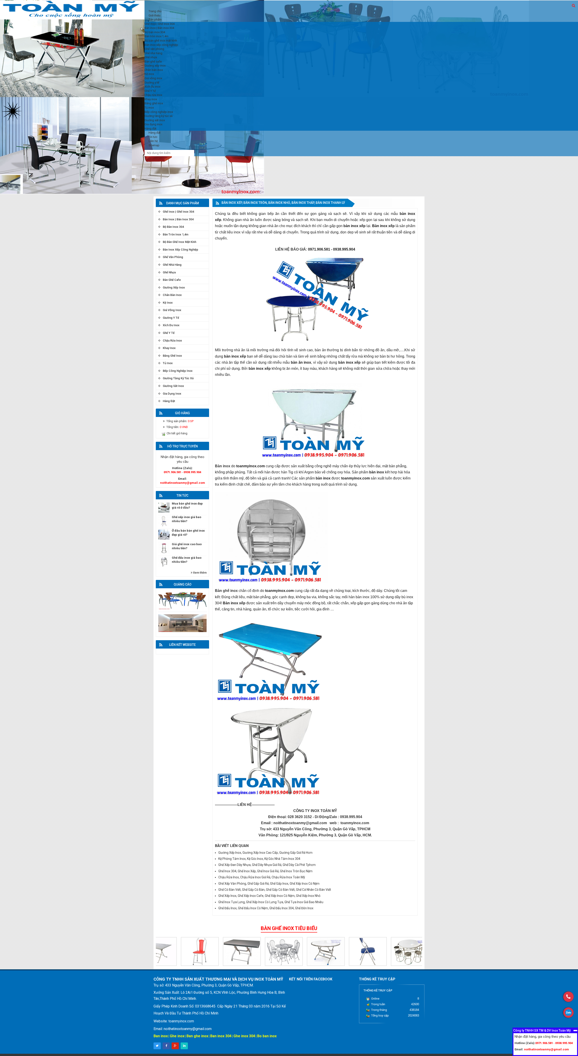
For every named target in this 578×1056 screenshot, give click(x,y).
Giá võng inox (172, 310)
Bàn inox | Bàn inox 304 (178, 219)
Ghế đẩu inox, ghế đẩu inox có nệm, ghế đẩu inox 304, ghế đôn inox (265, 908)
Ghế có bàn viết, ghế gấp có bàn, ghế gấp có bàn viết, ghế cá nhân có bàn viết (274, 889)
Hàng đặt (169, 401)
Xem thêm (199, 572)
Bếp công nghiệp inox (178, 370)
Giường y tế (171, 317)
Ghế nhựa (169, 272)
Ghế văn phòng (173, 257)
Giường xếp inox (174, 287)
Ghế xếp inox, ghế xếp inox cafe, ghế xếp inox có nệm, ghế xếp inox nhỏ (269, 896)
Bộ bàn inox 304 (173, 226)
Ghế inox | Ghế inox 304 (178, 211)
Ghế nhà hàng (172, 264)
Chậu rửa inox (172, 340)
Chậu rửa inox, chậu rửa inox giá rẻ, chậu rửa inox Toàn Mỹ (261, 877)
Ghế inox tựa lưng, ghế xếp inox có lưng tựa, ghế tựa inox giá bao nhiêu (270, 902)
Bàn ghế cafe (172, 279)
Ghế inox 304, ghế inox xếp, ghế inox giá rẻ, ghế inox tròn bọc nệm (265, 871)
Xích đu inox (171, 325)
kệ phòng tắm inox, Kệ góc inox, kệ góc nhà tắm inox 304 (259, 859)
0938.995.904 (192, 472)
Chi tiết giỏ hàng (177, 433)
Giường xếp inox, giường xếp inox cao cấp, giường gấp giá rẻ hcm (265, 852)
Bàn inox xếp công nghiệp (180, 249)
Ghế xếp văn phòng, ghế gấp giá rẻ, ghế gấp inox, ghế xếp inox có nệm (268, 883)
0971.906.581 (172, 472)
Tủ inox (168, 363)
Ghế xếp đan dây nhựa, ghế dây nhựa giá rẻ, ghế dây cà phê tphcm (267, 865)
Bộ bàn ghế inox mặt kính (179, 242)
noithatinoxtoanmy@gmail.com (182, 482)
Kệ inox (168, 302)
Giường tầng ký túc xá (178, 378)
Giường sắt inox (173, 386)
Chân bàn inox (172, 295)
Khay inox (169, 348)
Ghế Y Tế (169, 333)
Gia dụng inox (172, 393)
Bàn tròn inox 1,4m (175, 234)
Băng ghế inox (172, 355)
